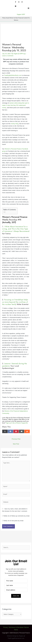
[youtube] (16, 6)
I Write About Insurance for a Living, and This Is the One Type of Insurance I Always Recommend (15, 228)
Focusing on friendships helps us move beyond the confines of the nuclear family (15, 302)
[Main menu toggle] (28, 8)
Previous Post (16, 439)
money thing (14, 123)
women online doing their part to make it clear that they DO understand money (15, 105)
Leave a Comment (7, 55)
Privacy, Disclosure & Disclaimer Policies (16, 627)
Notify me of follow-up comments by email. (17, 516)
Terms (16, 629)
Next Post (16, 444)
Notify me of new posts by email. (14, 520)
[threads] (19, 2)
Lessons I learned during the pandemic (14, 364)
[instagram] (22, 2)
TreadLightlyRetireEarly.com (12, 75)
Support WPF (21, 14)
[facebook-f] (16, 2)
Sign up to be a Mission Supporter (17, 423)
